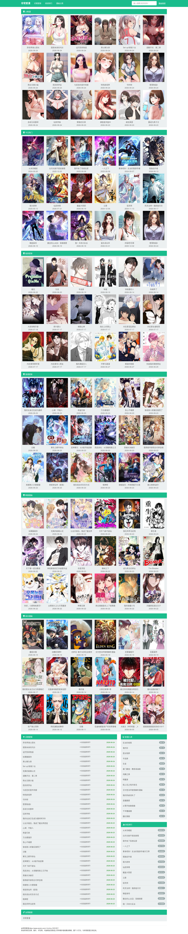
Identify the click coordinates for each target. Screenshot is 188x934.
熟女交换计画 (33, 84)
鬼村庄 (125, 748)
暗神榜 (105, 484)
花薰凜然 (153, 652)
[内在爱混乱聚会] (129, 309)
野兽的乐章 (81, 122)
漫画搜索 (162, 3)
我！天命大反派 (81, 243)
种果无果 (81, 605)
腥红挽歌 (126, 816)
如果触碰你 (33, 531)
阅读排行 (48, 3)
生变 (57, 289)
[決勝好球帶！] (57, 634)
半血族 (81, 289)
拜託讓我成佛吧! (57, 726)
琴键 (105, 289)
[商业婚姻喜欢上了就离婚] (105, 588)
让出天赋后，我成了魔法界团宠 (35, 823)
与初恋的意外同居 (81, 84)
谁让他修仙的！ (153, 484)
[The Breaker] (153, 550)
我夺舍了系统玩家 (81, 168)
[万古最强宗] (105, 392)
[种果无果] (81, 588)
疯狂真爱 (129, 122)
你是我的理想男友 (153, 364)
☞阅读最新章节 (85, 742)
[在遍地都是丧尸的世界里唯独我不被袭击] (105, 709)
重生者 (153, 531)
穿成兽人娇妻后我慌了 (154, 410)
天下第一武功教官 (33, 568)
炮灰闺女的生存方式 (81, 484)
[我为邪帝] (33, 188)
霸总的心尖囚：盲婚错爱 (57, 243)
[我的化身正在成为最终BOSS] (33, 392)
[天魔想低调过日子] (153, 588)
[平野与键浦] (105, 346)
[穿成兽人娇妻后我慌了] (153, 392)
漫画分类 (59, 3)
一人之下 (105, 168)
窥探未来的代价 (57, 47)
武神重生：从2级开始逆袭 (81, 447)
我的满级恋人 (81, 364)
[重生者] (153, 513)
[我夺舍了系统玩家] (81, 150)
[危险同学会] (57, 67)
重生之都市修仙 (57, 447)
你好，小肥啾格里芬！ (33, 605)
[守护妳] (129, 67)
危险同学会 (57, 84)
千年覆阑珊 (127, 811)
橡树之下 (105, 568)
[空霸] (81, 709)
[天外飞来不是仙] (105, 513)
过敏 (33, 447)
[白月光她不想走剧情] (57, 150)
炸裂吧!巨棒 (129, 243)
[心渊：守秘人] (57, 392)
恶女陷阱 (126, 753)
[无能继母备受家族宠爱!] (57, 671)
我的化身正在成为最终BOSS (34, 818)
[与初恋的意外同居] (81, 67)
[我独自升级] (153, 150)
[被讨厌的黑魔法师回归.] (129, 671)
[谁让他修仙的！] (153, 467)
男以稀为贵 (105, 47)
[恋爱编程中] (129, 634)
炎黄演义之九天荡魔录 (57, 605)
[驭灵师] (129, 188)
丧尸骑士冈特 (33, 726)
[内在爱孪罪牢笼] (33, 346)
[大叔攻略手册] (33, 309)
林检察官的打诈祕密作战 (57, 568)
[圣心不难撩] (129, 392)
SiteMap (49, 928)
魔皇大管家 (81, 205)
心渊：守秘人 (57, 410)
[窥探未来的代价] (57, 30)
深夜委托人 (129, 289)
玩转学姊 (57, 122)
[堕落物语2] (153, 67)
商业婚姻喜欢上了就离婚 (105, 605)
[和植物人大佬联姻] (33, 467)
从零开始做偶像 (129, 805)
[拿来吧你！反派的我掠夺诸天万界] (129, 150)
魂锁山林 (81, 326)
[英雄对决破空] (129, 430)
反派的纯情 (127, 742)
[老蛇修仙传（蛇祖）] (57, 467)
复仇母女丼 (105, 243)
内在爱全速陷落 (153, 326)
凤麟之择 (126, 774)
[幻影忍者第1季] (105, 671)
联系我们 (55, 928)
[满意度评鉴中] (105, 104)
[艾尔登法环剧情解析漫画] (105, 634)
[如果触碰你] (33, 513)
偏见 (33, 289)
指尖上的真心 (105, 326)
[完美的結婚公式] (57, 513)
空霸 (81, 726)
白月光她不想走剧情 (57, 168)
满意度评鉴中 (105, 122)
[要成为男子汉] (153, 104)
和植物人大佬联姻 (33, 484)
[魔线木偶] (33, 634)
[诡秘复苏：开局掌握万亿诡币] (129, 467)
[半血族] (81, 271)
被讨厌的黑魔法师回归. (129, 689)
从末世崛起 (33, 168)
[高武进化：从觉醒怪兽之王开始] (105, 430)
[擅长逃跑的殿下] (153, 671)
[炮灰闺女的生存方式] (81, 467)
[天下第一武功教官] (33, 550)
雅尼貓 (81, 689)
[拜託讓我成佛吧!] (57, 709)
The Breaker (153, 568)
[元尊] (105, 188)
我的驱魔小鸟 (129, 605)
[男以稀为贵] (105, 30)
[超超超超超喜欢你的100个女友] (153, 709)
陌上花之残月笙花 (130, 784)
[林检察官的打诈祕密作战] (57, 550)
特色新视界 (105, 84)
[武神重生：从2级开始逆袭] (81, 430)
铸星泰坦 (33, 243)
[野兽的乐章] (81, 104)
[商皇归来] (81, 392)
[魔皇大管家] (81, 188)
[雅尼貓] (81, 671)
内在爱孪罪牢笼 (33, 364)
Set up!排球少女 (129, 47)
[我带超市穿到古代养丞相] (153, 430)
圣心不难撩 (129, 410)
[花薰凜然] (153, 634)
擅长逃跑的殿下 (153, 689)
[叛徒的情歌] (129, 346)
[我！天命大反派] (81, 225)
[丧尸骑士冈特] (33, 709)
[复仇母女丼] (105, 225)
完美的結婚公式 (57, 531)
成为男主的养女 (129, 568)
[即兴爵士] (57, 309)
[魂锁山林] (81, 309)
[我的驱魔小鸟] (129, 588)
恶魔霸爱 (126, 800)
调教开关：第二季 (153, 47)
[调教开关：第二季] (153, 30)
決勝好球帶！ (57, 652)
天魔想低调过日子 (153, 605)
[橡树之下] (105, 550)
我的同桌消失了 (129, 795)
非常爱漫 (25, 3)
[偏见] (33, 271)
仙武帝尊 (57, 205)
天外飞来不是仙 (105, 531)
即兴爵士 (57, 326)
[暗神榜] (105, 467)
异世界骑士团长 (33, 47)
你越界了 (153, 289)
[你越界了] (153, 271)
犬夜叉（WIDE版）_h (129, 726)
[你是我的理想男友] (153, 346)
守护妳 (129, 84)
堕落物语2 (154, 84)
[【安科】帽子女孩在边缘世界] (81, 634)
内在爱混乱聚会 (129, 326)
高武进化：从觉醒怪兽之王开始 (35, 870)
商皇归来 (81, 410)
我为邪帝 (33, 205)
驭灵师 (129, 205)
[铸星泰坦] (33, 225)
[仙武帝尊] (57, 188)
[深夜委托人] (129, 271)
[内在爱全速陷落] (153, 309)
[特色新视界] (105, 67)
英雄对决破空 (129, 447)
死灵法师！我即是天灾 (154, 205)
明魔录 (125, 779)
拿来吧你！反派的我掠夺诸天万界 (136, 851)
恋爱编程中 (129, 652)
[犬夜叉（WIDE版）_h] (129, 709)
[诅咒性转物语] (81, 30)
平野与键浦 (105, 364)
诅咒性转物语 (81, 47)
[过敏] (33, 430)
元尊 (105, 205)
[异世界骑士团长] (33, 30)
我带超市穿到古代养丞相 (153, 447)
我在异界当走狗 (129, 531)
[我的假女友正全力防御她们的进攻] (33, 671)
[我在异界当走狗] (129, 513)
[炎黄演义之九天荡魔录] (57, 588)
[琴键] (105, 271)
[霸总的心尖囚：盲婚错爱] (57, 225)
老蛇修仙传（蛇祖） (57, 484)
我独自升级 (153, 168)
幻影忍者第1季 (105, 689)
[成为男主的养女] (129, 550)
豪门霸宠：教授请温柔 (132, 769)
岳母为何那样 (33, 122)
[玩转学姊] (57, 104)
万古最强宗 (105, 410)
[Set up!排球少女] (129, 30)
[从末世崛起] (33, 150)
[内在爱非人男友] (57, 346)
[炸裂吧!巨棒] (129, 225)
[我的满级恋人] (81, 346)
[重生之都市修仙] (57, 430)
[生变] (57, 271)
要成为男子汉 (153, 122)
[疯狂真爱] (129, 104)
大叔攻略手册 (33, 326)
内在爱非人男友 (57, 364)
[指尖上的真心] (105, 309)
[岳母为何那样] (33, 104)
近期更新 (37, 3)
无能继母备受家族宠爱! (57, 689)
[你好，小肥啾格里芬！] (33, 588)
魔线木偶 (33, 652)
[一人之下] (105, 150)
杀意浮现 (81, 568)
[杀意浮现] (81, 550)
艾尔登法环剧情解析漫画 (105, 652)
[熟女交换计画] (33, 67)
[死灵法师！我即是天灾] (153, 188)
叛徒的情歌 (129, 364)
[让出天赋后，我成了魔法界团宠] (81, 513)
